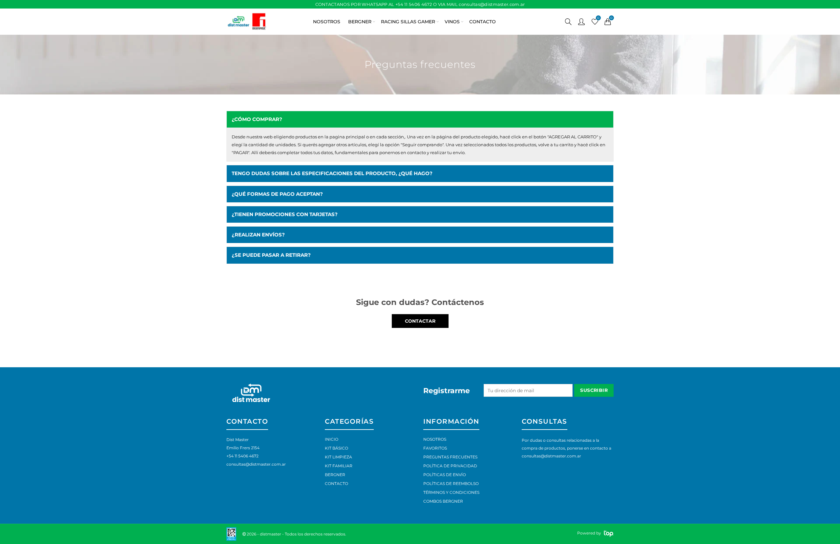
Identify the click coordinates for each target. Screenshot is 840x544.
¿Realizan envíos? (258, 235)
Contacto (336, 483)
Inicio (331, 439)
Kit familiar (338, 465)
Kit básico (336, 448)
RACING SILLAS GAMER (408, 22)
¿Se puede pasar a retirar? (271, 255)
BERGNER (359, 22)
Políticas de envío (444, 474)
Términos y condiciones (451, 492)
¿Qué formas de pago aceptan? (277, 194)
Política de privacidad (450, 465)
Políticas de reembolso (451, 483)
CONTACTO (482, 22)
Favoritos (435, 448)
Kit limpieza (338, 456)
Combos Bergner (443, 501)
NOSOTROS (326, 22)
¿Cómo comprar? (257, 119)
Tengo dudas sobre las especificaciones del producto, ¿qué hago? (332, 173)
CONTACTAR (420, 321)
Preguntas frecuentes (450, 456)
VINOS (452, 22)
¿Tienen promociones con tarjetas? (285, 214)
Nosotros (434, 439)
